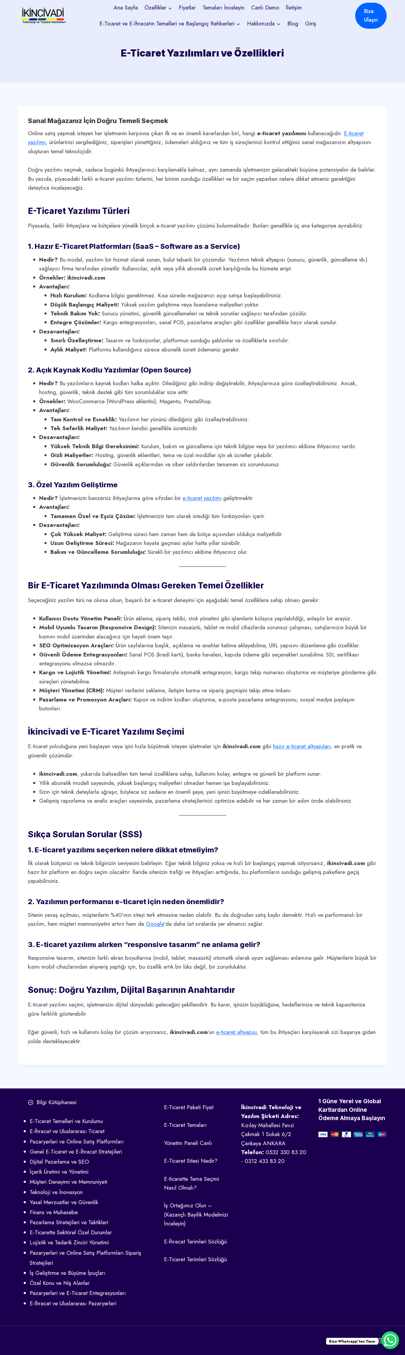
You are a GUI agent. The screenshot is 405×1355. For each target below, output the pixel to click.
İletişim (294, 8)
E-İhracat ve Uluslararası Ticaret (67, 1131)
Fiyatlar (187, 8)
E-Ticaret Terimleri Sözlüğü (195, 1259)
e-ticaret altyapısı (236, 1032)
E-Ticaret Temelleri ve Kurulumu (66, 1121)
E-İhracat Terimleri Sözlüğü (195, 1242)
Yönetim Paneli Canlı (188, 1143)
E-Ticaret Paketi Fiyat (188, 1107)
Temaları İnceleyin (223, 8)
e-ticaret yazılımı (202, 498)
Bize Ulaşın (371, 15)
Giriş (310, 24)
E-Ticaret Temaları (185, 1125)
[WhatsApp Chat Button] (390, 1340)
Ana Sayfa (126, 8)
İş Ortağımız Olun (185, 1205)
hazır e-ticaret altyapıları (302, 746)
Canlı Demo (265, 8)
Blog (292, 24)
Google (155, 924)
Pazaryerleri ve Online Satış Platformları (77, 1142)
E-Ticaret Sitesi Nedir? (191, 1161)
